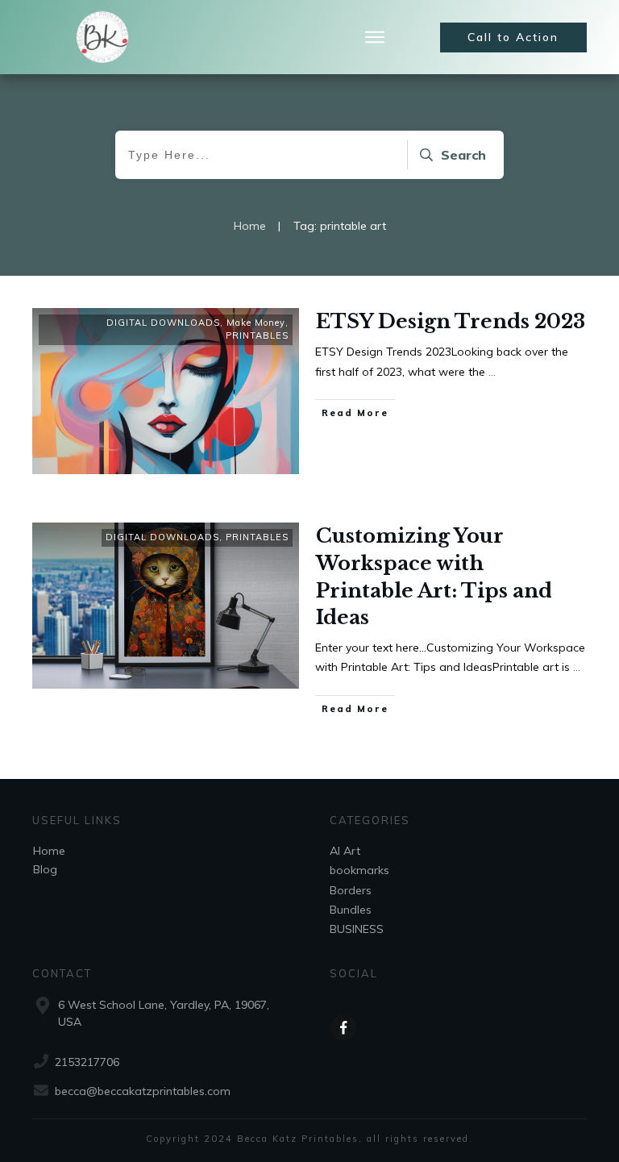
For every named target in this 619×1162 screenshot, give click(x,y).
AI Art (345, 850)
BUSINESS (357, 929)
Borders (351, 890)
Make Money (255, 322)
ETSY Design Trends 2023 (450, 321)
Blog (45, 869)
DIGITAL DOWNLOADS (163, 322)
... (492, 371)
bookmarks (359, 870)
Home (49, 850)
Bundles (351, 909)
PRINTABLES (257, 335)
